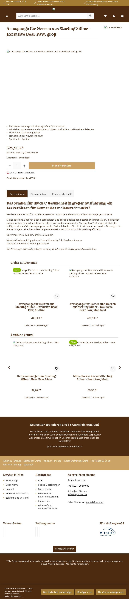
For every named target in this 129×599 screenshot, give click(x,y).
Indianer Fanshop (52, 460)
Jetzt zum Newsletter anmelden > (64, 446)
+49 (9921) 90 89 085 (78, 485)
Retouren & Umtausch (17, 493)
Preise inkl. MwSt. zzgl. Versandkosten (22, 152)
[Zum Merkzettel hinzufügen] (56, 296)
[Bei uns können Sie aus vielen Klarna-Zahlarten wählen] (35, 532)
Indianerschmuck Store (76, 460)
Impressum (44, 501)
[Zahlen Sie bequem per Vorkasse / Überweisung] (37, 532)
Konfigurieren (84, 592)
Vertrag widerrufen (64, 548)
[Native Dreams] (113, 33)
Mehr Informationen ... (14, 596)
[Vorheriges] (9, 367)
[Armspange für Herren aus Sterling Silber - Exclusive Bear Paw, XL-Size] (36, 284)
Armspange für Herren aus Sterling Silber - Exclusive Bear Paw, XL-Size (36, 307)
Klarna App (12, 480)
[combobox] (51, 16)
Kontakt (10, 489)
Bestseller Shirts (32, 460)
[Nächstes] (120, 367)
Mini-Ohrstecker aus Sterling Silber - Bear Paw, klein (92, 378)
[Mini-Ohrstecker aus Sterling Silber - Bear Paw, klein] (92, 356)
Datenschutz (44, 489)
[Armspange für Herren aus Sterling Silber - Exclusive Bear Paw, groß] (64, 84)
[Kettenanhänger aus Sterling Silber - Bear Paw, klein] (36, 356)
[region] (64, 84)
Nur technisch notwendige (57, 592)
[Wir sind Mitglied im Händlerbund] (108, 531)
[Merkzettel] (105, 16)
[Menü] (6, 16)
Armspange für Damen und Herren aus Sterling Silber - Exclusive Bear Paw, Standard (93, 307)
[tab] (17, 194)
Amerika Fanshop (12, 460)
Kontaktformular (94, 502)
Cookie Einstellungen (49, 484)
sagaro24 (28, 464)
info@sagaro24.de (77, 494)
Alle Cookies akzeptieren (111, 592)
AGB (40, 480)
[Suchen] (90, 16)
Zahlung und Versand (17, 497)
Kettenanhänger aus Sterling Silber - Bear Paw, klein (36, 378)
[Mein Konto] (113, 16)
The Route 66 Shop (100, 460)
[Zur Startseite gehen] (64, 9)
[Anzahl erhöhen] (24, 165)
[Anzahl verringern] (10, 165)
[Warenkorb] (122, 16)
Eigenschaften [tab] (38, 194)
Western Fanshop (12, 464)
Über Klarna (12, 484)
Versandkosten (57, 561)
